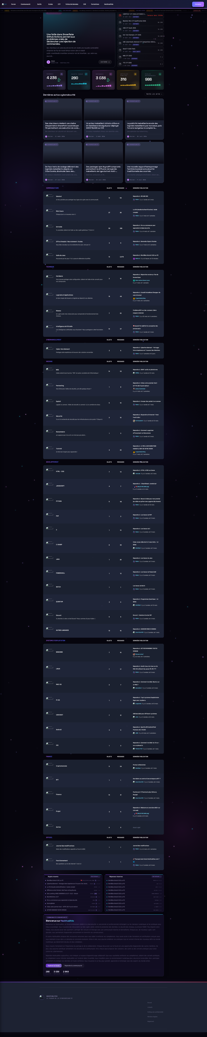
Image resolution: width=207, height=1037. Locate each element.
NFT (57, 780)
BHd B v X (138, 258)
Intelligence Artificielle (64, 326)
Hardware (59, 276)
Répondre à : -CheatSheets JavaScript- (145, 484)
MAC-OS (59, 684)
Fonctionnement (62, 861)
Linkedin (149, 1007)
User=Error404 (140, 632)
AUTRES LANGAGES (62, 630)
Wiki (57, 370)
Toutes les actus (153, 94)
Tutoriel (59, 449)
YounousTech (139, 748)
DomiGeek (138, 548)
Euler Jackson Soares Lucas (143, 280)
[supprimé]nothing (140, 298)
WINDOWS (59, 652)
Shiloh (137, 199)
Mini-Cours (60, 211)
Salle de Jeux (60, 255)
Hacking (49, 362)
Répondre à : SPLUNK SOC (140, 196)
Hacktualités (108, 4)
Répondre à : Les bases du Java (142, 558)
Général (59, 196)
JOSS (137, 733)
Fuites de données (72, 4)
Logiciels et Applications (64, 295)
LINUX (58, 669)
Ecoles (50, 4)
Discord (58, 615)
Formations (95, 4)
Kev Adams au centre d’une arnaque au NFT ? (147, 779)
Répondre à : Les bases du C (141, 529)
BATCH (58, 587)
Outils (39, 4)
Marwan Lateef (139, 654)
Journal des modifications (65, 846)
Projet (58, 811)
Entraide (59, 227)
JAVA (58, 559)
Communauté (26, 4)
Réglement (150, 1021)
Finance (49, 757)
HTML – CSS (60, 471)
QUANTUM (59, 602)
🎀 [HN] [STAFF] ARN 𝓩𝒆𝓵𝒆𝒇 (142, 486)
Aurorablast (139, 688)
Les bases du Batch (139, 586)
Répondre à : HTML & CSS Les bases (144, 470)
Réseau (58, 311)
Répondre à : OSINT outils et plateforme (145, 370)
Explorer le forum (54, 966)
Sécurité (59, 416)
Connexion (198, 4)
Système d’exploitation (55, 641)
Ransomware (60, 432)
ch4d (137, 717)
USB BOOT (59, 715)
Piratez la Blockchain (139, 765)
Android (58, 730)
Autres (58, 827)
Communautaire (52, 188)
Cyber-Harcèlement (63, 349)
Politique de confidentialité (155, 1012)
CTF (59, 4)
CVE (84, 4)
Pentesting (60, 386)
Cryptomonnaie (61, 766)
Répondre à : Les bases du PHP (142, 515)
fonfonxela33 (139, 420)
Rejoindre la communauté (73, 966)
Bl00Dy (137, 373)
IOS (57, 745)
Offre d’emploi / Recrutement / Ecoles (69, 242)
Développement (52, 462)
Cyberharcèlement (53, 340)
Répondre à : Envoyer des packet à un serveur (147, 401)
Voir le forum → (95, 876)
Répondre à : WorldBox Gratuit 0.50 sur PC (145, 255)
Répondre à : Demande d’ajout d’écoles (145, 241)
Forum (13, 4)
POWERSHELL (60, 573)
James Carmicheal (140, 389)
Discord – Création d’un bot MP (142, 615)
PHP (57, 516)
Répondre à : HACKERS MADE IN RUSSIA (144, 629)
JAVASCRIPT (60, 486)
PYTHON (59, 501)
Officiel (49, 838)
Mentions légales (152, 1017)
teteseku (138, 473)
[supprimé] (138, 703)
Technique (50, 267)
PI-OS (58, 700)
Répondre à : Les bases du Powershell (144, 572)
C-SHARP (59, 545)
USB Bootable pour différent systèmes (145, 714)
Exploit (58, 401)
